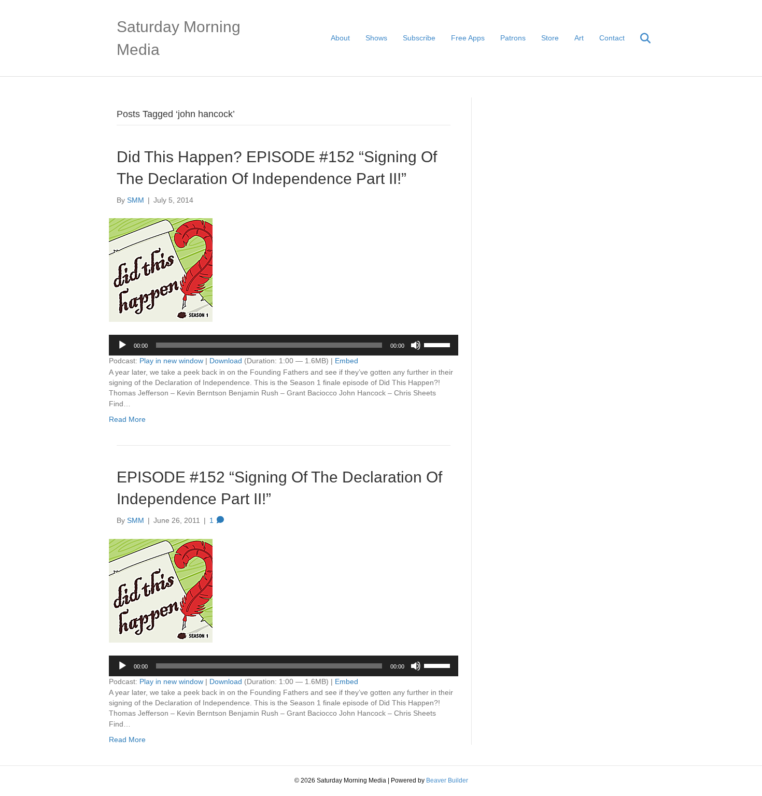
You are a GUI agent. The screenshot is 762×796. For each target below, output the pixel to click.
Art (579, 38)
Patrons (513, 38)
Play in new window (171, 361)
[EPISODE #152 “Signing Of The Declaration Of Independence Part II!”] (161, 590)
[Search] (638, 38)
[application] (283, 345)
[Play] (122, 345)
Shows (376, 38)
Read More (127, 419)
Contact (612, 38)
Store (550, 38)
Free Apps (468, 38)
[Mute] (416, 345)
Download (225, 361)
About (340, 38)
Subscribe (419, 38)
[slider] (438, 344)
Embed (346, 361)
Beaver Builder (447, 780)
